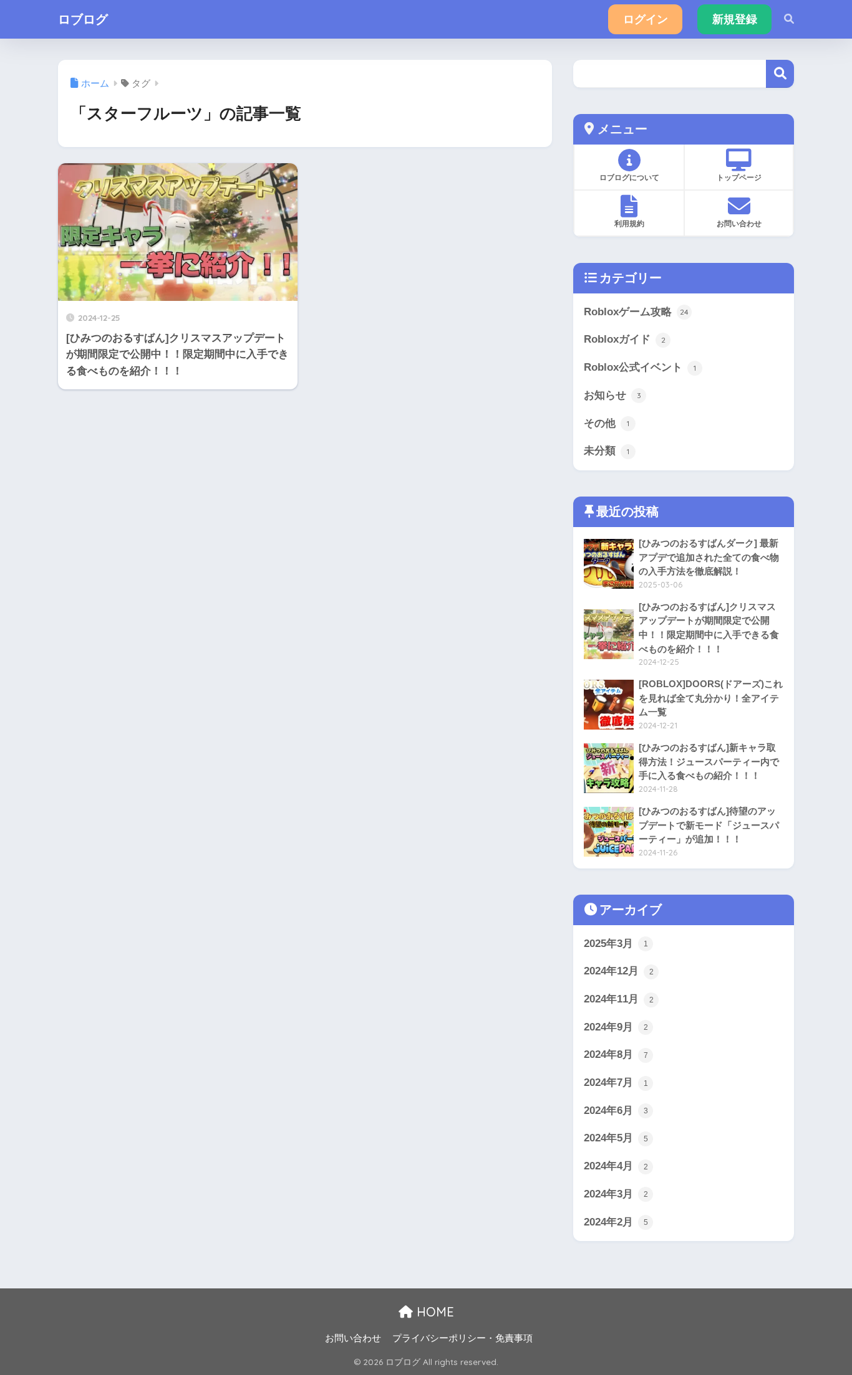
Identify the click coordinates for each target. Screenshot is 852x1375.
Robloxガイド (625, 339)
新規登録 (734, 19)
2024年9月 (616, 1027)
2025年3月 (616, 943)
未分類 (606, 451)
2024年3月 (616, 1194)
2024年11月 (619, 999)
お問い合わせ (353, 1338)
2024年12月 (619, 971)
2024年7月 (616, 1082)
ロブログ (83, 19)
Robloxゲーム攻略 (636, 312)
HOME (433, 1312)
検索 (780, 74)
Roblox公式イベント (640, 367)
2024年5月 (616, 1138)
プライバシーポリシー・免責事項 (462, 1338)
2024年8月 (616, 1054)
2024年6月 (616, 1110)
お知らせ (612, 395)
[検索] (783, 19)
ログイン (645, 19)
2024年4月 (616, 1166)
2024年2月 (616, 1222)
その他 (606, 423)
